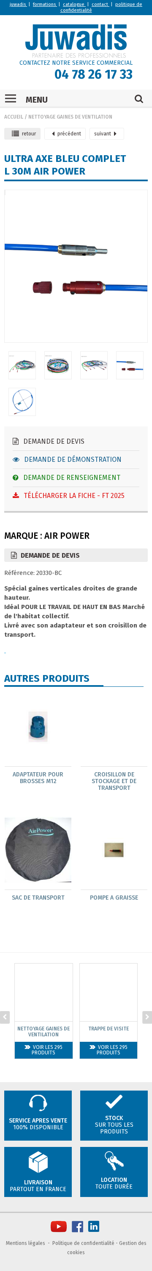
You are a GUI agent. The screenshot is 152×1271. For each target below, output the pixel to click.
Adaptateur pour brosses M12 (38, 778)
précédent (69, 134)
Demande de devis (53, 441)
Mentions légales (25, 1243)
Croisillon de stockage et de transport (114, 781)
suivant (102, 134)
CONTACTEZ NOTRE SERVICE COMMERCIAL (76, 62)
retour (29, 134)
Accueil (13, 117)
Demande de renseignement (71, 478)
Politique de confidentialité (83, 1243)
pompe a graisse (114, 898)
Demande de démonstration (72, 459)
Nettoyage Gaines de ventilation (70, 117)
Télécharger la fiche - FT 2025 (73, 496)
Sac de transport (38, 898)
